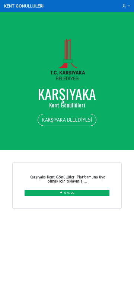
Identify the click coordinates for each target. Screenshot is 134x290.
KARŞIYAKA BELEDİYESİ (67, 119)
